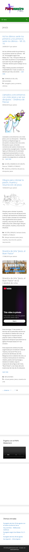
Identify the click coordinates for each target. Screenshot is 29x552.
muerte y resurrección (9, 240)
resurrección (6, 242)
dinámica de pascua (17, 169)
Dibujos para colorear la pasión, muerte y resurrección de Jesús (13, 182)
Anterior (5, 390)
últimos (4, 86)
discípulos (5, 171)
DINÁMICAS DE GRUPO (17, 164)
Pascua (4, 166)
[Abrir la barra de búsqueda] (27, 19)
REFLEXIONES (6, 81)
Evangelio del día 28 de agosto (13, 537)
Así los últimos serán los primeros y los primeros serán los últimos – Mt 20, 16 (13, 40)
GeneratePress (14, 549)
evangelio (8, 83)
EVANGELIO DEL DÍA (11, 79)
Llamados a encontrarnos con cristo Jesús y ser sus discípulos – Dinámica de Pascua (13, 98)
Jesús (13, 83)
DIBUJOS (13, 232)
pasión (19, 240)
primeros (18, 83)
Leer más (8, 159)
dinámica (8, 169)
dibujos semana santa (12, 237)
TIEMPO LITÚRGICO (14, 166)
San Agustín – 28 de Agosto (11, 539)
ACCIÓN (7, 164)
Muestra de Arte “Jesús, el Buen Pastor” (13, 252)
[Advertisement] (14, 416)
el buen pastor (9, 379)
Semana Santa (20, 232)
